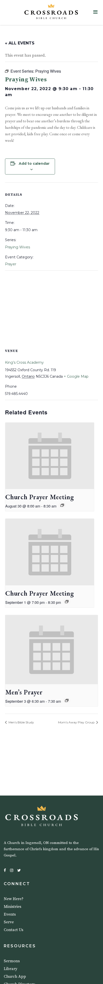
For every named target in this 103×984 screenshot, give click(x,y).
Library (10, 969)
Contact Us (13, 930)
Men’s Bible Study (21, 722)
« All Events (19, 43)
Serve (9, 922)
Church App (15, 976)
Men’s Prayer (24, 692)
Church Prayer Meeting (39, 496)
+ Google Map (76, 376)
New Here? (14, 899)
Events (10, 914)
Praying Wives (17, 247)
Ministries (12, 906)
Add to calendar (34, 163)
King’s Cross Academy (24, 362)
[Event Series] (62, 505)
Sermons (12, 961)
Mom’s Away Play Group (76, 722)
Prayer (10, 264)
